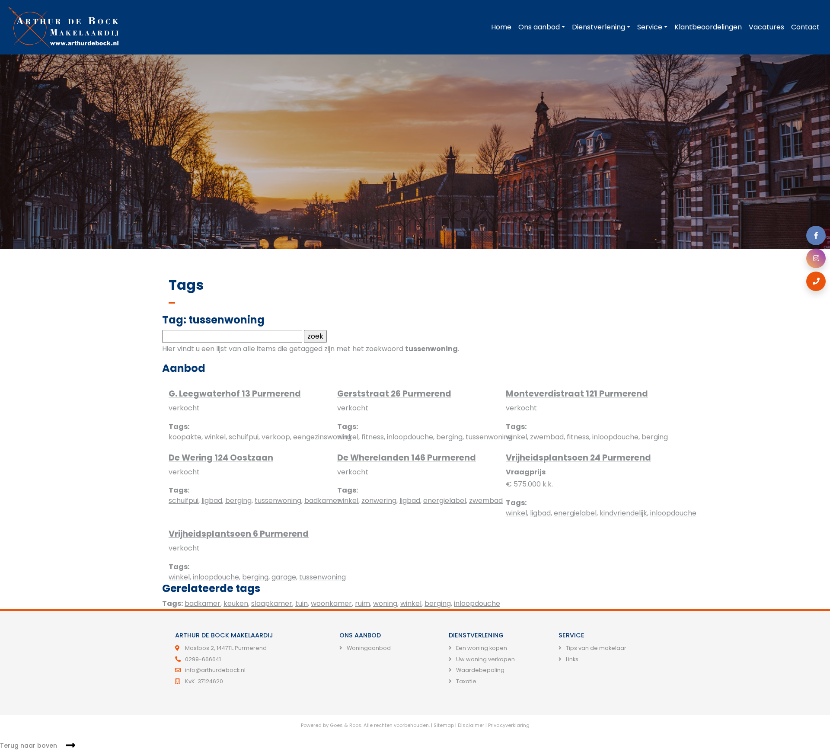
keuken (235, 603)
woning (385, 603)
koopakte (185, 437)
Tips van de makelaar (595, 648)
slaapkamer (271, 603)
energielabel (444, 501)
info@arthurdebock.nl (215, 670)
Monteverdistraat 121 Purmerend (577, 394)
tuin (301, 603)
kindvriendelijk (623, 513)
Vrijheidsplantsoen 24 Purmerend (578, 458)
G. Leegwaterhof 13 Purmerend (235, 394)
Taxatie (465, 681)
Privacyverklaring (509, 725)
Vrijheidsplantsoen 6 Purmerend (239, 534)
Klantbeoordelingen (708, 27)
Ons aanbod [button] (539, 27)
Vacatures (766, 27)
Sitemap (444, 725)
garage (283, 577)
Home (501, 27)
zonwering (378, 501)
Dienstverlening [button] (598, 27)
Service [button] (649, 27)
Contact (805, 27)
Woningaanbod (368, 648)
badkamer (322, 501)
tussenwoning (489, 437)
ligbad (211, 501)
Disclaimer (471, 725)
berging (449, 437)
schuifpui (244, 437)
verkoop (276, 437)
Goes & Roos (345, 725)
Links (571, 659)
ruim (362, 603)
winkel (215, 437)
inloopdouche (410, 437)
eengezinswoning (322, 437)
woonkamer (331, 603)
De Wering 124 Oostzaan (221, 458)
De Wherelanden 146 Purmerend (406, 458)
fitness (372, 437)
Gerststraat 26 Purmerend (394, 394)
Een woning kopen (481, 648)
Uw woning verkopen (485, 659)
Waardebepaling (479, 670)
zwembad (547, 437)
